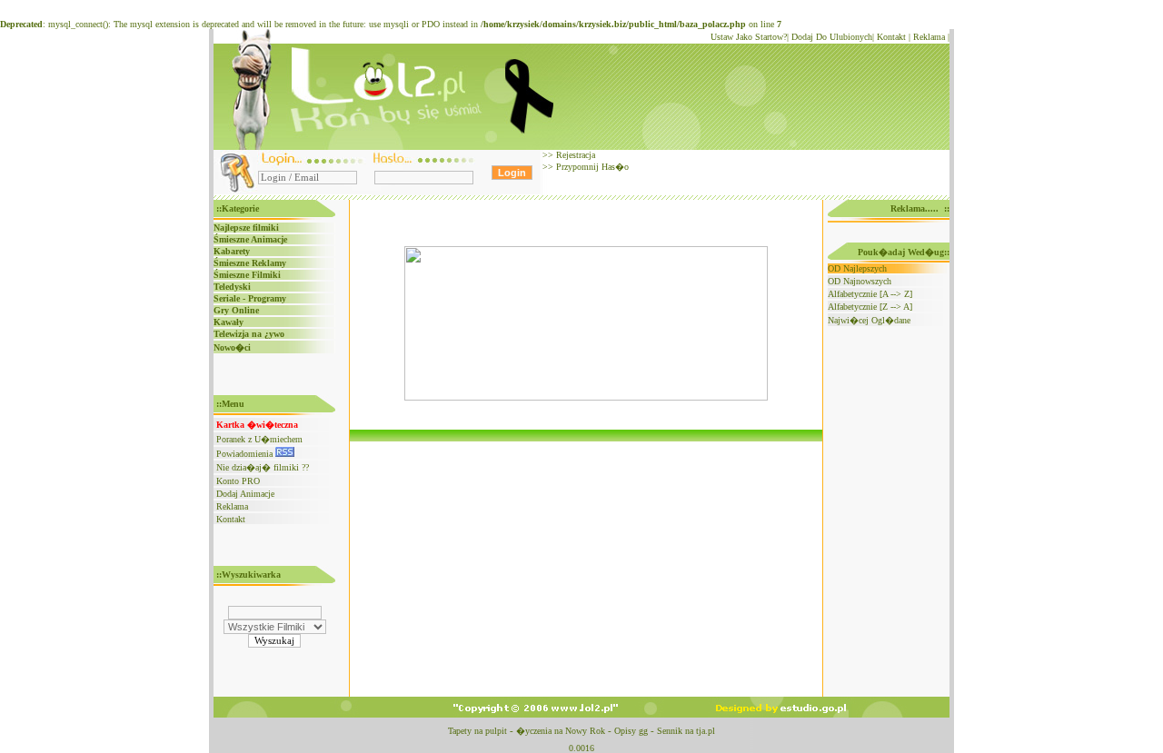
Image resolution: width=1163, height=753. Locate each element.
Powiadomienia (245, 454)
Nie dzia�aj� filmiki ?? (262, 467)
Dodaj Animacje (245, 494)
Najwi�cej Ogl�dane (869, 320)
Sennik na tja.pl (686, 731)
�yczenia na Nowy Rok (560, 731)
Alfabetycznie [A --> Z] (870, 294)
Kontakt (891, 37)
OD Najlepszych (857, 268)
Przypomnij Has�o (591, 167)
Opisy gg (631, 731)
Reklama (929, 37)
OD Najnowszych (859, 281)
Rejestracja (574, 155)
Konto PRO (238, 481)
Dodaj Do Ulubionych (831, 37)
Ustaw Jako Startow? (749, 37)
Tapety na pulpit (477, 731)
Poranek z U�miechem (259, 439)
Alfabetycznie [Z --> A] (870, 307)
